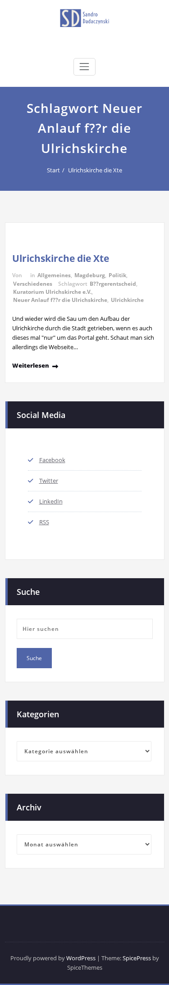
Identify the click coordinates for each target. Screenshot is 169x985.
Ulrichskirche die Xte (95, 170)
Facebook (52, 460)
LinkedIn (51, 501)
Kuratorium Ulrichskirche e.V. (52, 292)
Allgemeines (54, 275)
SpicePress (137, 958)
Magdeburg (89, 275)
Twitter (48, 481)
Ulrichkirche (127, 300)
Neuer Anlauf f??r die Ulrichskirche (60, 300)
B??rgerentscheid (113, 284)
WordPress (81, 958)
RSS (44, 522)
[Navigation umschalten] (84, 66)
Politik (117, 275)
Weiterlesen (30, 365)
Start (53, 170)
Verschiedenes (32, 284)
